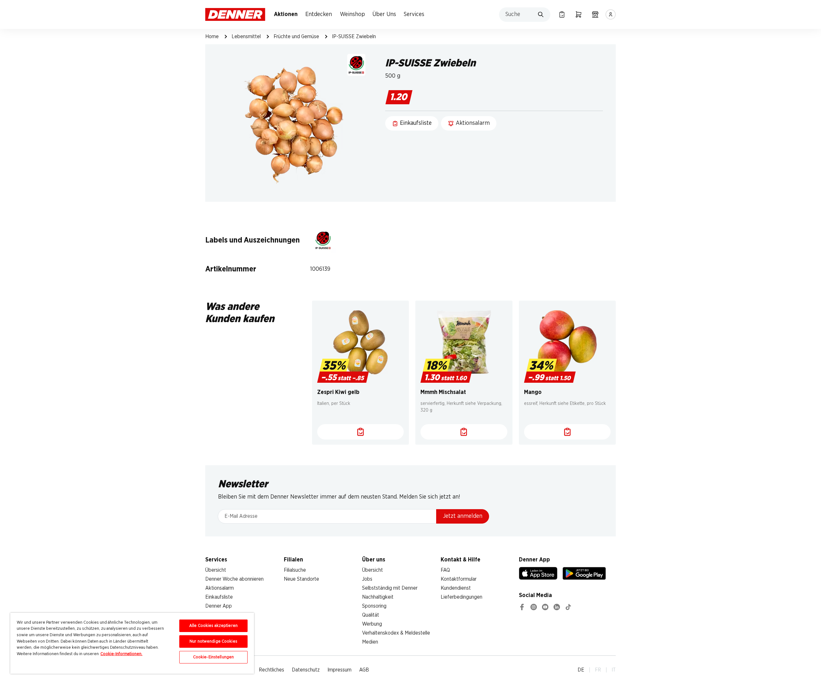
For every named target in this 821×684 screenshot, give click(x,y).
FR (598, 669)
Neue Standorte (301, 579)
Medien (370, 642)
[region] (132, 643)
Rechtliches (271, 669)
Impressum (339, 669)
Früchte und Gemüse (296, 36)
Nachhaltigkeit (378, 597)
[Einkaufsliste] (561, 14)
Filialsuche (295, 570)
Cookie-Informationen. (121, 654)
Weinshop (352, 14)
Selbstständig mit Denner (390, 588)
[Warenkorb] (578, 14)
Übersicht (215, 570)
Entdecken (318, 14)
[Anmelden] (610, 14)
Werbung (372, 624)
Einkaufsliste (219, 597)
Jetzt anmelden (462, 516)
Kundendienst (456, 588)
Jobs (367, 579)
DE (581, 669)
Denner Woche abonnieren (234, 579)
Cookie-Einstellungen (213, 657)
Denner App (218, 606)
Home (212, 36)
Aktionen (286, 14)
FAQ (445, 570)
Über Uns (384, 14)
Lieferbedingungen (461, 597)
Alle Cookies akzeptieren (213, 626)
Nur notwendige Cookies (213, 641)
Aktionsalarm (219, 588)
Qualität (370, 615)
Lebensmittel (246, 36)
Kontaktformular (459, 579)
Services (414, 14)
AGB (364, 669)
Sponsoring (374, 606)
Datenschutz (306, 669)
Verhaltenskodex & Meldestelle (396, 633)
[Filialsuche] (595, 14)
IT (614, 669)
